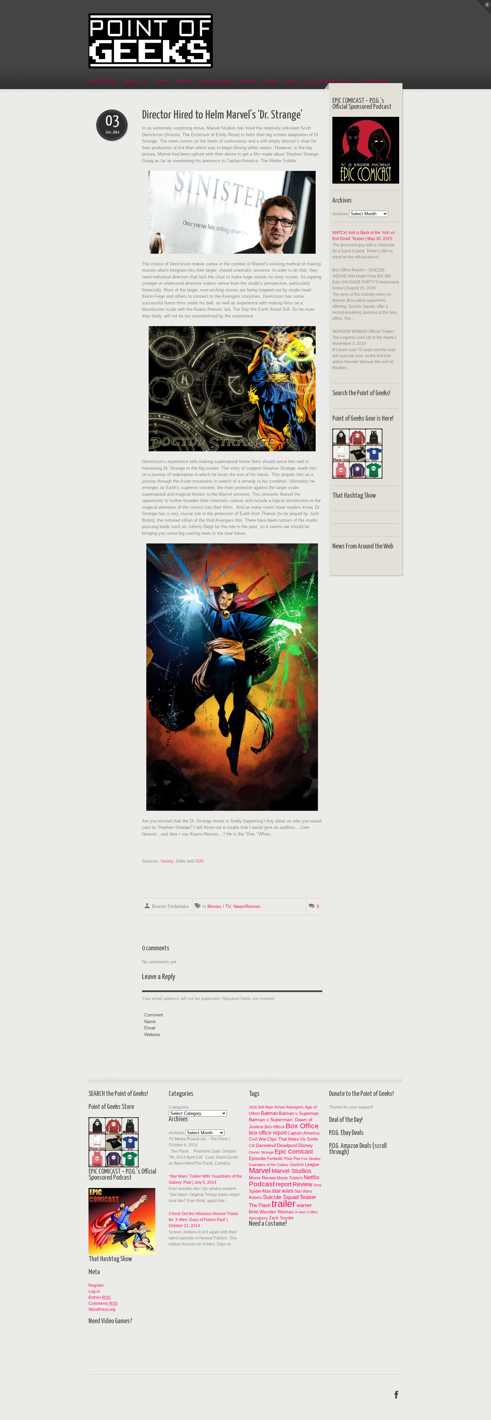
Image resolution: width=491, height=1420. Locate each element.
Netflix (312, 1177)
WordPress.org (102, 1309)
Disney (305, 1145)
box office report (268, 1133)
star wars (282, 1191)
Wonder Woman (277, 1211)
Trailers (161, 82)
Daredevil (266, 1145)
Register (96, 1285)
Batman (269, 1113)
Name (150, 1021)
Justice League (304, 1164)
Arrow (279, 1107)
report (284, 1184)
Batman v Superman (299, 1113)
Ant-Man (265, 1107)
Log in (94, 1291)
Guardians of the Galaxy (269, 1165)
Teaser (308, 1197)
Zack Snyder (281, 1217)
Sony (317, 1185)
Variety (167, 861)
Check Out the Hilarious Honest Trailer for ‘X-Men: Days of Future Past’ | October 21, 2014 (203, 1219)
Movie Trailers (290, 1178)
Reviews (247, 82)
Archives (340, 214)
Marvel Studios (291, 1171)
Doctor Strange (261, 1152)
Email (149, 1027)
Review (302, 1184)
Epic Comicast (294, 1151)
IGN (199, 861)
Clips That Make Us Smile (292, 1139)
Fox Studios (311, 1159)
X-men (300, 1212)
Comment (153, 1014)
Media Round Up (217, 82)
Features (185, 82)
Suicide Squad (281, 1197)
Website (152, 1034)
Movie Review (262, 1177)
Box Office (302, 1126)
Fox (297, 1158)
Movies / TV (136, 82)
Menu (484, 7)
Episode (257, 1158)
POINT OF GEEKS (103, 82)
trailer (284, 1203)
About (291, 82)
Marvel (260, 1170)
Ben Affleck (275, 1127)
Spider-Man (260, 1191)
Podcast (271, 82)
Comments (103, 1303)
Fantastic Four (280, 1158)
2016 (253, 1107)
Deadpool (287, 1145)
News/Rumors (247, 906)
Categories (179, 1107)
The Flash (260, 1205)
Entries (100, 1297)
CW (252, 1146)
